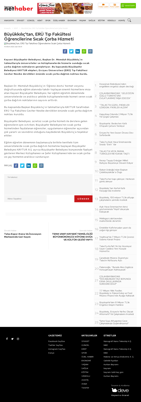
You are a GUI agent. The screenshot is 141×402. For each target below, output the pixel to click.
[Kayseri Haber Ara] (130, 20)
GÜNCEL (31, 20)
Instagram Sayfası (56, 349)
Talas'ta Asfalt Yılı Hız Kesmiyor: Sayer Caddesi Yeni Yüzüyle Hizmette (115, 248)
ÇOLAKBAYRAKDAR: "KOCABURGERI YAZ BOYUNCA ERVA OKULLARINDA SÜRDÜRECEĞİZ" (115, 280)
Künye (51, 353)
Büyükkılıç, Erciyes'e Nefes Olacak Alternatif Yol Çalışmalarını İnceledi (116, 312)
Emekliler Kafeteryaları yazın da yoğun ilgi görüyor (115, 229)
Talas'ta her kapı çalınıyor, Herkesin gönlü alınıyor (117, 180)
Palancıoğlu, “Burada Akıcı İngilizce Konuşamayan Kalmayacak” (116, 268)
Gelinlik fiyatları (111, 360)
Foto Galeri (114, 7)
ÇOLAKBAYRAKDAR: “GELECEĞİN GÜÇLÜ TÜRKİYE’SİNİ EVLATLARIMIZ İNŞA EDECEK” (116, 95)
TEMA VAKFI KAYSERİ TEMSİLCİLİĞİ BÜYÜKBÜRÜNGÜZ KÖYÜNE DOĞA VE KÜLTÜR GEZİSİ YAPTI (72, 237)
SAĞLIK (92, 20)
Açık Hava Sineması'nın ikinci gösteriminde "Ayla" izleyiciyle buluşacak (114, 209)
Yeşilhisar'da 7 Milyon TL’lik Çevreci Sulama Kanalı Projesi (116, 238)
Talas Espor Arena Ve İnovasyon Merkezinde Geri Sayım (22, 235)
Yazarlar (85, 388)
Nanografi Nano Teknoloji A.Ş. (118, 341)
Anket (84, 384)
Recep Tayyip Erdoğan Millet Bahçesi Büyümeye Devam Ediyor (116, 161)
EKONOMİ (72, 20)
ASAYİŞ (121, 20)
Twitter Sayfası (55, 345)
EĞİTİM (101, 20)
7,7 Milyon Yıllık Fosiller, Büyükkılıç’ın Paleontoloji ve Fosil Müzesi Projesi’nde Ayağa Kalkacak (116, 293)
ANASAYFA (9, 20)
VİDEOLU (111, 20)
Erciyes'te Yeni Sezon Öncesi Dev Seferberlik (116, 134)
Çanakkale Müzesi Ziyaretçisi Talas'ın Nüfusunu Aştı (113, 259)
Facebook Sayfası (56, 341)
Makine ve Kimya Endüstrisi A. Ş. (119, 357)
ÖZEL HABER (59, 20)
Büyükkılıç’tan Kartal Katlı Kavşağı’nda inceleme (112, 189)
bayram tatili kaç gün (113, 372)
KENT (40, 20)
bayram (107, 368)
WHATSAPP (130, 6)
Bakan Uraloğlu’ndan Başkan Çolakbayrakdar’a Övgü (113, 171)
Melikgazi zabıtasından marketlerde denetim (110, 219)
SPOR (47, 20)
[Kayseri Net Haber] (21, 7)
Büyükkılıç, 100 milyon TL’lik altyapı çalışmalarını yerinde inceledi (116, 198)
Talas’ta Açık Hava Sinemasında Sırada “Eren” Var (115, 143)
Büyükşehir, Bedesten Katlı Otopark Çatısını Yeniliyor (113, 124)
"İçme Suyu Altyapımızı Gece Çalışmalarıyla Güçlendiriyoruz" (113, 322)
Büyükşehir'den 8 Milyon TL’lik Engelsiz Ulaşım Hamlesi (114, 303)
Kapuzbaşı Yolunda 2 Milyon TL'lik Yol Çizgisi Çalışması (116, 115)
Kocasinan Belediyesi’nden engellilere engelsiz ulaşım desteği (116, 85)
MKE (106, 345)
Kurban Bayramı (111, 364)
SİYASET (20, 20)
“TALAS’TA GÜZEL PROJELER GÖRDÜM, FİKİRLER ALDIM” (114, 106)
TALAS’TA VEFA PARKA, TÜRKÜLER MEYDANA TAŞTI (114, 152)
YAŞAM (82, 20)
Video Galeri (103, 7)
